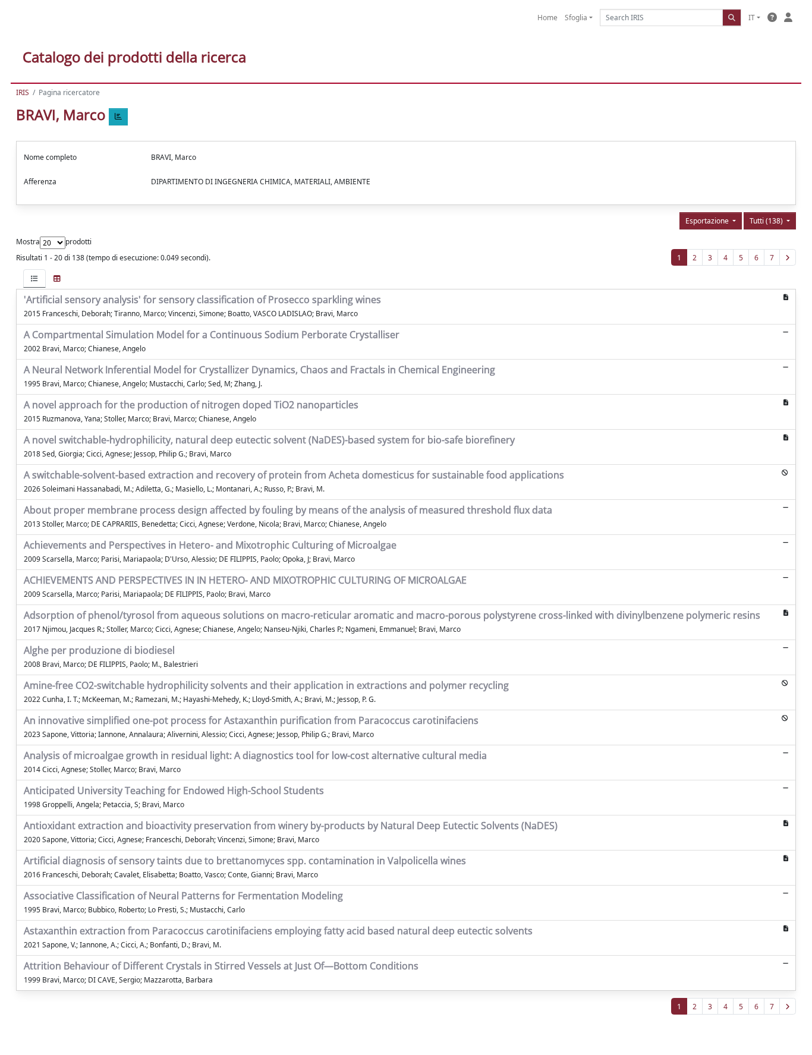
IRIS (22, 92)
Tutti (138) (767, 221)
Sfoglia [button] (576, 17)
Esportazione (708, 221)
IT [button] (751, 17)
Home (547, 17)
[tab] (34, 278)
